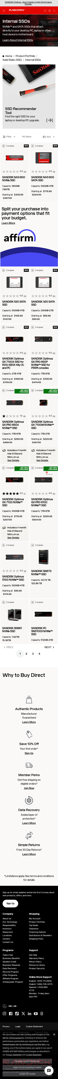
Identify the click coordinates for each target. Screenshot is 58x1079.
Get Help (33, 955)
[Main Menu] (4, 10)
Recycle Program (11, 971)
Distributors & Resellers (40, 935)
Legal (17, 1026)
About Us (7, 918)
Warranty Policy (36, 958)
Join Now (29, 788)
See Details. (13, 460)
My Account (34, 918)
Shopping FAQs (36, 938)
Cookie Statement (33, 1054)
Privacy (6, 1026)
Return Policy (35, 961)
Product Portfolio (37, 922)
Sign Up (29, 753)
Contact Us (8, 942)
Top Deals (33, 925)
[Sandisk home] (17, 10)
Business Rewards (11, 965)
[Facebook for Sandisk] (10, 1014)
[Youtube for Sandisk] (36, 1013)
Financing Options (37, 932)
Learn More (29, 722)
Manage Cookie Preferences (27, 1061)
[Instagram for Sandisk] (4, 1014)
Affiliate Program (10, 978)
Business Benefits (11, 958)
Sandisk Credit (9, 961)
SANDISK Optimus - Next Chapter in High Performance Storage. (28, 3)
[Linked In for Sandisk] (29, 1014)
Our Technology (10, 922)
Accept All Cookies (27, 1073)
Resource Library (37, 965)
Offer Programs (10, 975)
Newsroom (8, 932)
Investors (7, 928)
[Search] (54, 10)
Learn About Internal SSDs (18, 40)
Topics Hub (8, 955)
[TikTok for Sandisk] (17, 1014)
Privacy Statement (14, 1054)
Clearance (34, 928)
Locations (7, 935)
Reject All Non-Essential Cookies (27, 1067)
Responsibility (9, 925)
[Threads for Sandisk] (41, 1014)
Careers (6, 938)
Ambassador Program (13, 982)
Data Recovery (10, 968)
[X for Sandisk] (23, 1014)
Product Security (37, 968)
